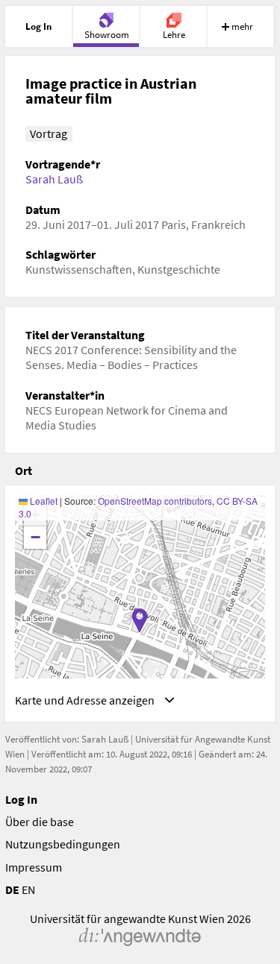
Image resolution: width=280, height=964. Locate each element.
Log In (21, 799)
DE (12, 889)
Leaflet (42, 500)
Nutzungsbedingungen (62, 844)
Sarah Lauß (54, 178)
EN (28, 889)
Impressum (33, 867)
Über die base (39, 821)
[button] (140, 620)
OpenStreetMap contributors (155, 500)
